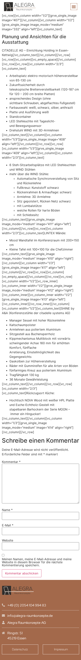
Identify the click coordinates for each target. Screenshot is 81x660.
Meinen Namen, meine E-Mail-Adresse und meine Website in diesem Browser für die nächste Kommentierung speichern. (37, 562)
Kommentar (11, 461)
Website (7, 540)
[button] (74, 6)
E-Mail (7, 525)
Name (7, 509)
